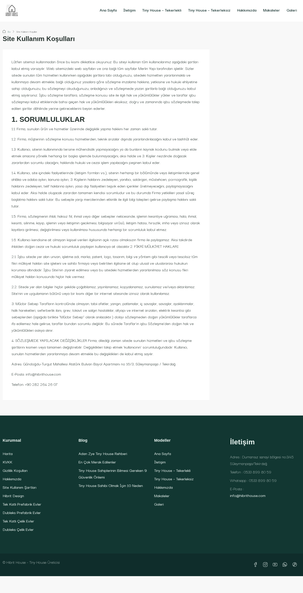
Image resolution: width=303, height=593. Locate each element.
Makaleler (271, 10)
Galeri (292, 10)
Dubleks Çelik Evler (18, 529)
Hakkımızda (246, 10)
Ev (9, 31)
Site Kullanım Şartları (19, 487)
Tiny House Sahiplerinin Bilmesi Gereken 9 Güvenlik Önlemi (113, 473)
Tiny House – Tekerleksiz (209, 10)
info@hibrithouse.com (248, 495)
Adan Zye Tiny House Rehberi (103, 453)
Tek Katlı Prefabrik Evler (22, 504)
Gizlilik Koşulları (15, 470)
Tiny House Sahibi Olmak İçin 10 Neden (111, 485)
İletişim (129, 10)
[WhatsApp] (286, 565)
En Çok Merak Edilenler (97, 462)
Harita (8, 453)
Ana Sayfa (108, 10)
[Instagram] (266, 565)
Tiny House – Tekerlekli (161, 10)
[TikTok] (295, 565)
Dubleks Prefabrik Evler (22, 512)
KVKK (7, 462)
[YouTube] (276, 565)
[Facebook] (256, 565)
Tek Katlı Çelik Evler (18, 521)
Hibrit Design (13, 495)
